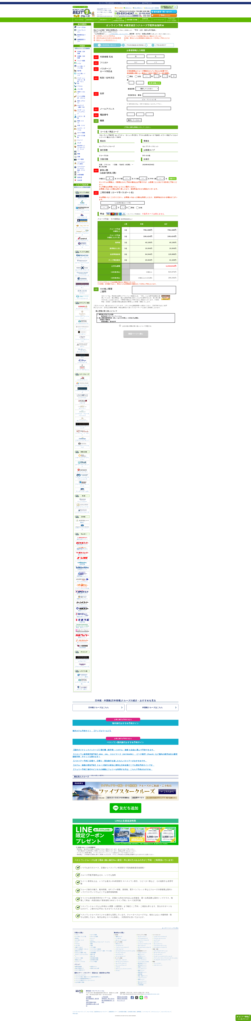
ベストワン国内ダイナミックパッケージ (85, 980)
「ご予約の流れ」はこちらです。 (119, 34)
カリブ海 (99, 12)
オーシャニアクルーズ (121, 965)
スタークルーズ (119, 949)
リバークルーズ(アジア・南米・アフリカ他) (101, 950)
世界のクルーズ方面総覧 (82, 48)
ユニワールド (157, 940)
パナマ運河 (80, 159)
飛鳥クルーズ (119, 936)
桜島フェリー (141, 970)
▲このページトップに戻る (170, 928)
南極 (78, 153)
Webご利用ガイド (138, 7)
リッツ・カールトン (82, 368)
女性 (139, 76)
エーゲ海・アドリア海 (80, 936)
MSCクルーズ (119, 943)
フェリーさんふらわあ (143, 961)
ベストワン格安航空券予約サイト (83, 978)
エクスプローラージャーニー (82, 317)
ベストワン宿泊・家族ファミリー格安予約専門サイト (88, 976)
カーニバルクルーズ (120, 956)
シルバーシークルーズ (143, 940)
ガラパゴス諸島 (94, 936)
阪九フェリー (141, 954)
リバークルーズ (158, 20)
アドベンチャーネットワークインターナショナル (165, 958)
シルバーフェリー (142, 977)
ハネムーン (106, 12)
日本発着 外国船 (94, 958)
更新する (172, 178)
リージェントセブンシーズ (82, 340)
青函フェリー (141, 979)
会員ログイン (128, 7)
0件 (175, 7)
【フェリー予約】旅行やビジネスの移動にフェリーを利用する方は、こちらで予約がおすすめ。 (113, 769)
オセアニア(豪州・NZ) (80, 952)
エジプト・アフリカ (80, 961)
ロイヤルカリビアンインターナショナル (125, 950)
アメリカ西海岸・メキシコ (81, 949)
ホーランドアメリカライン (82, 263)
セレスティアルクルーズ (82, 234)
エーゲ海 (103, 10)
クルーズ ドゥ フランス (82, 246)
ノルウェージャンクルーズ (82, 211)
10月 (101, 16)
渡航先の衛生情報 (122, 998)
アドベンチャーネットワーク (82, 485)
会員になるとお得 (149, 7)
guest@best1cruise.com (151, 994)
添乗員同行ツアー (105, 20)
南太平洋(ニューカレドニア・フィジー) (100, 941)
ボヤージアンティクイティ (82, 286)
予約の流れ (75, 1013)
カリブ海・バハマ (79, 940)
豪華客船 (139, 1011)
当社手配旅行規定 (91, 1002)
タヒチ (79, 143)
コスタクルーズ (119, 945)
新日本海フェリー (142, 963)
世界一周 (92, 954)
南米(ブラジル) (78, 950)
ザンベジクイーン (158, 943)
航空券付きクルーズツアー (101, 1011)
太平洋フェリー (142, 956)
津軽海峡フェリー (142, 958)
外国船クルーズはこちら (152, 707)
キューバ (79, 140)
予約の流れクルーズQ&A (171, 19)
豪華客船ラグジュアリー (145, 19)
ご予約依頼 (105, 997)
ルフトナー (156, 941)
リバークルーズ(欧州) (95, 949)
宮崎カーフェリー (142, 967)
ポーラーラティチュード (82, 465)
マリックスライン (142, 959)
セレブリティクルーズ (121, 963)
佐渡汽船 (140, 974)
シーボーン (140, 941)
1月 (111, 16)
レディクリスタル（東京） (82, 683)
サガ (139, 949)
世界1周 (79, 177)
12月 (108, 16)
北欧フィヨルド (79, 947)
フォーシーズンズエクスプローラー (82, 660)
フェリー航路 (81, 60)
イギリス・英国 (79, 958)
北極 (78, 156)
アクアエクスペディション (160, 945)
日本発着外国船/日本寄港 (118, 19)
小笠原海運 (140, 984)
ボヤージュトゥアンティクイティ (124, 968)
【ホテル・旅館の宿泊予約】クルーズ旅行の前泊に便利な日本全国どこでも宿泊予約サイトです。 (114, 765)
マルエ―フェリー (142, 952)
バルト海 (79, 89)
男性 (131, 76)
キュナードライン (142, 936)
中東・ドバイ (81, 125)
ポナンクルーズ (142, 945)
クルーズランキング (166, 1011)
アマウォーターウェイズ (82, 391)
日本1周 (79, 180)
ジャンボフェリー (142, 968)
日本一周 (92, 956)
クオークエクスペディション (82, 458)
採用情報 (157, 7)
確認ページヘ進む (135, 334)
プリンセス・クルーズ (121, 959)
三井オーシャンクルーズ (82, 528)
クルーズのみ (79, 20)
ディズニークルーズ (120, 952)
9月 (98, 16)
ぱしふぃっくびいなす (121, 940)
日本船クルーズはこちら (98, 707)
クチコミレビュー (155, 1011)
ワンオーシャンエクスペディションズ (82, 478)
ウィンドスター (157, 963)
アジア (76, 941)
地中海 (79, 71)
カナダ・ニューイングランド (81, 111)
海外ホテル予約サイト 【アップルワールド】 (92, 731)
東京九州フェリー (142, 983)
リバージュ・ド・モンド (82, 434)
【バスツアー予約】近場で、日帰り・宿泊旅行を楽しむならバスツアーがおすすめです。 (110, 761)
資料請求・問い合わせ (108, 998)
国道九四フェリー (142, 972)
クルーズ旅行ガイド (80, 970)
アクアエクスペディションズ (82, 427)
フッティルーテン (158, 954)
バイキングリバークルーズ (160, 936)
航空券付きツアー (92, 20)
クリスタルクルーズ (143, 938)
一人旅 (109, 10)
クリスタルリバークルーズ (82, 446)
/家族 (110, 12)
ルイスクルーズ (119, 954)
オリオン (118, 970)
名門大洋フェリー (142, 965)
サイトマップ (121, 1000)
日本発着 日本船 (132, 20)
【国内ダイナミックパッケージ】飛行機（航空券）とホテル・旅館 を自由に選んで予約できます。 (114, 750)
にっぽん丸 (118, 938)
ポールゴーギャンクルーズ (144, 947)
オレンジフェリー (142, 981)
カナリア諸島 (81, 132)
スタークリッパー (158, 965)
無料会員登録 (119, 7)
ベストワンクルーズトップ (79, 1011)
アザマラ (118, 967)
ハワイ (99, 10)
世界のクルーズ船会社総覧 (82, 187)
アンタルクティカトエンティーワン (162, 959)
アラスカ (79, 86)
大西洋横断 (80, 174)
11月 (104, 16)
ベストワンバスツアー (80, 975)
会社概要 (88, 997)
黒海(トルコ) (78, 959)
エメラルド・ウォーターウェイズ (82, 414)
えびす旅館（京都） (80, 982)
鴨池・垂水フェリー (143, 975)
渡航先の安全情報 (122, 997)
